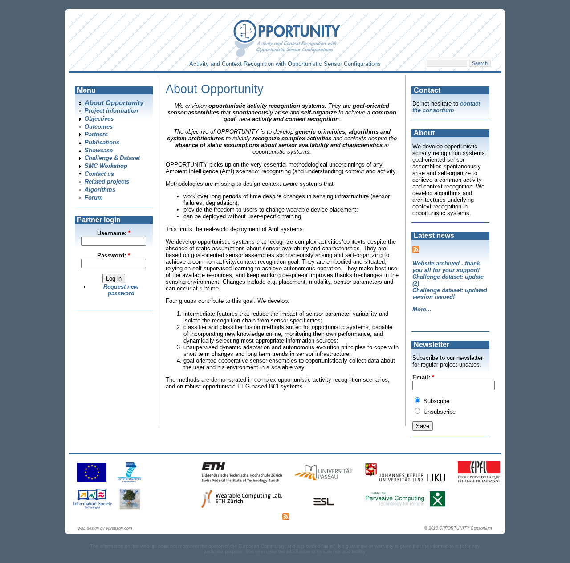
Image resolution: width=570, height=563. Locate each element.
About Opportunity (114, 102)
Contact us (99, 174)
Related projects (107, 181)
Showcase (99, 150)
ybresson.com (119, 528)
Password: (113, 255)
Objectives (99, 118)
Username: (113, 233)
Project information (111, 110)
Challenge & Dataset (112, 158)
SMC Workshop (106, 166)
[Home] (287, 55)
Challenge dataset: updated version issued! (449, 293)
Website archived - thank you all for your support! (446, 266)
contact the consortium (446, 107)
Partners (96, 134)
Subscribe (435, 401)
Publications (102, 142)
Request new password (120, 290)
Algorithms (100, 189)
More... (422, 309)
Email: (423, 377)
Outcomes (99, 126)
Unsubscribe (439, 411)
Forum (94, 197)
